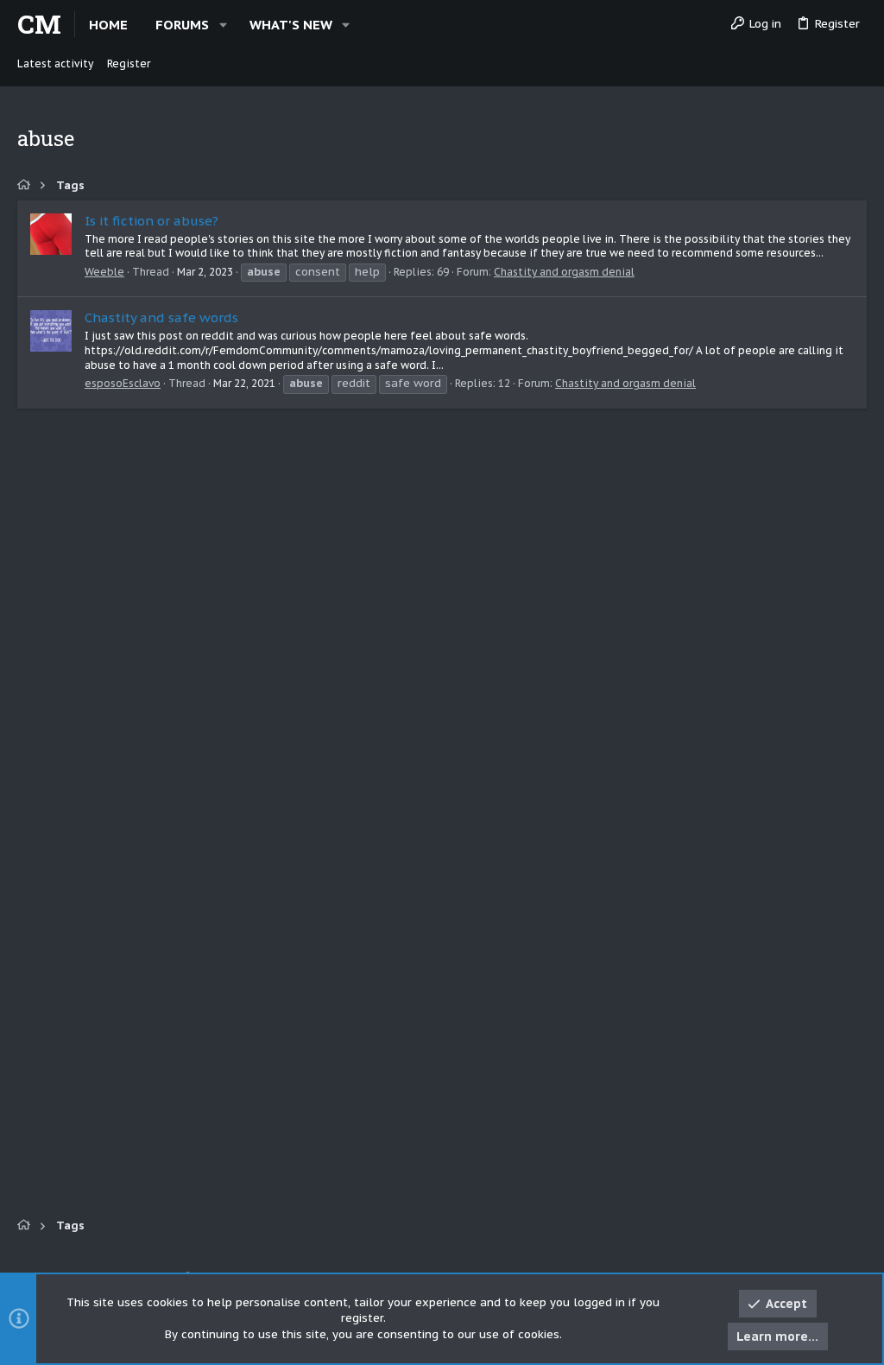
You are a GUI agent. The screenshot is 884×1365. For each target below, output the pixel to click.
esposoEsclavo (123, 383)
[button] (223, 24)
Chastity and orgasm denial (564, 271)
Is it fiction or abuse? (151, 221)
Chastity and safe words (161, 317)
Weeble (104, 271)
